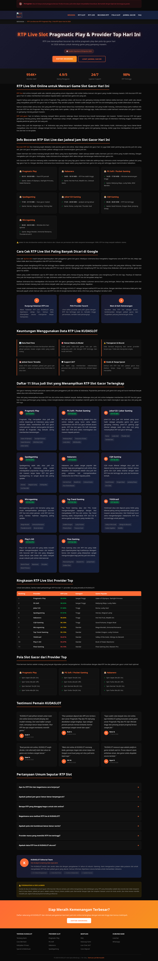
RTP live (19, 93)
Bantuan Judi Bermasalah (96, 958)
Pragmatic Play (54, 938)
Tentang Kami (22, 938)
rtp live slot (28, 259)
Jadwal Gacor (129, 15)
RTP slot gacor (22, 116)
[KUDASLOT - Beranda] (19, 15)
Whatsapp (116, 942)
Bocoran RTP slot (23, 147)
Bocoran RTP (103, 15)
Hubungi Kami (86, 942)
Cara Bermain (22, 942)
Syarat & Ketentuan (24, 949)
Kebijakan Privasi (23, 945)
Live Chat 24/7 (86, 945)
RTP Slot (81, 15)
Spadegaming (54, 949)
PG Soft (51, 942)
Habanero (52, 945)
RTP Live (91, 15)
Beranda (71, 15)
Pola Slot (116, 15)
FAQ (139, 15)
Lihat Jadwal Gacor (92, 59)
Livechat (116, 938)
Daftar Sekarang (64, 59)
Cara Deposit (85, 949)
